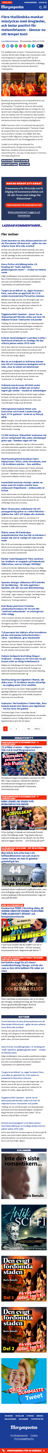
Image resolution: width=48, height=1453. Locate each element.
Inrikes (40, 1416)
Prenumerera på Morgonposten (24, 205)
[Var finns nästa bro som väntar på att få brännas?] (24, 1198)
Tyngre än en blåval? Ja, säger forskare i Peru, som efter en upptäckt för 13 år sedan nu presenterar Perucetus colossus (22, 1075)
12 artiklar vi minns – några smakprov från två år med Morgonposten (21, 749)
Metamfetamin (9, 164)
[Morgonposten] (12, 7)
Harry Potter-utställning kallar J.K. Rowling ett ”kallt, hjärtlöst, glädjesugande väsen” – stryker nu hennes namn (23, 1049)
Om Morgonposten (19, 1435)
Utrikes (30, 1416)
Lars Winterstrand (9, 41)
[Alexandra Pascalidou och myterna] (24, 1403)
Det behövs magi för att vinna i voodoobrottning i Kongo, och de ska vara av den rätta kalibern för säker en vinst (22, 966)
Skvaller (19, 1416)
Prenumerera (30, 2)
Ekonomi (9, 1416)
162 (28, 729)
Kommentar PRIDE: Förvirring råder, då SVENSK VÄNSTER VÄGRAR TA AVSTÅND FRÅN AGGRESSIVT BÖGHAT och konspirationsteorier (22, 912)
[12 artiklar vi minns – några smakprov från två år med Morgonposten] (24, 775)
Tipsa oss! (7, 2)
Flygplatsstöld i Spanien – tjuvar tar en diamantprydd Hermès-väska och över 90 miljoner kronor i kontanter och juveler (20, 1100)
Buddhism (7, 160)
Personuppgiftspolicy (24, 1438)
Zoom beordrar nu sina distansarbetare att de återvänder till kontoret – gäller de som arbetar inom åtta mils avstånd (23, 1024)
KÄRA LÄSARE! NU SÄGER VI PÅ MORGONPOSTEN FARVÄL (17, 803)
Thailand (24, 164)
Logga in (43, 2)
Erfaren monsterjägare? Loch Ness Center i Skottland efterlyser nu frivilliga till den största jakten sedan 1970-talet (23, 1126)
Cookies (34, 1435)
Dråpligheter (21, 160)
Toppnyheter (37, 1419)
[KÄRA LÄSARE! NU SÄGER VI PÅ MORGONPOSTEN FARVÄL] (24, 829)
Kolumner (23, 1419)
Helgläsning (10, 1419)
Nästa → (38, 729)
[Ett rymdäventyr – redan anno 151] (24, 1250)
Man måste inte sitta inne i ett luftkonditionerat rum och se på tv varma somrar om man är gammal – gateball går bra (20, 857)
